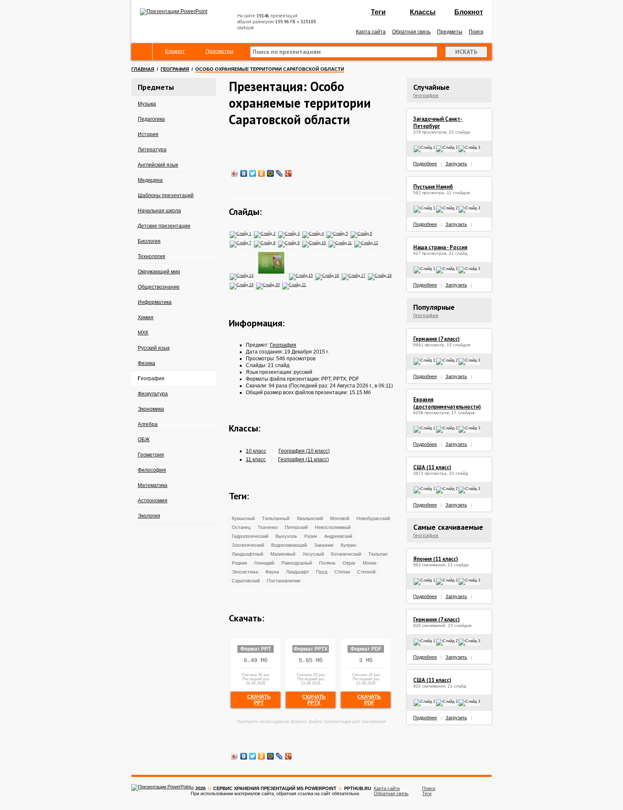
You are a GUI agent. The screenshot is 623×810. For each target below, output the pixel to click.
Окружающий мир (159, 272)
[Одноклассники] (261, 173)
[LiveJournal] (279, 173)
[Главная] (142, 51)
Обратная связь (411, 32)
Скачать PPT (259, 700)
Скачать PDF (369, 700)
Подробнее (425, 163)
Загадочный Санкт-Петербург (437, 122)
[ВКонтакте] (243, 173)
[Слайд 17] (354, 275)
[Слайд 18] (380, 275)
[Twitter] (252, 173)
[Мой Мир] (270, 173)
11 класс (256, 459)
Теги (378, 12)
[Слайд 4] (313, 233)
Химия (145, 317)
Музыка (147, 104)
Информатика (155, 302)
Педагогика (151, 119)
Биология (149, 241)
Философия (152, 470)
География (175, 69)
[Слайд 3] (289, 233)
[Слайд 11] (340, 242)
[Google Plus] (288, 173)
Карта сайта (371, 32)
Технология (151, 256)
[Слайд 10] (314, 242)
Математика (152, 485)
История (148, 134)
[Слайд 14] (271, 275)
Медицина (150, 180)
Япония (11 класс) (435, 558)
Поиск (476, 32)
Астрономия (152, 501)
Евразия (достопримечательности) (447, 403)
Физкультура (153, 394)
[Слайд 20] (268, 284)
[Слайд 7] (241, 242)
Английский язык (158, 165)
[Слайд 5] (337, 233)
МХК (143, 333)
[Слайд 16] (327, 275)
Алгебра (148, 424)
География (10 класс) (304, 451)
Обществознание (159, 287)
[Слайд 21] (294, 284)
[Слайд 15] (301, 275)
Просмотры (220, 51)
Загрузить (456, 163)
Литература (152, 150)
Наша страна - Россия (440, 247)
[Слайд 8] (265, 242)
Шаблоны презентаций (166, 195)
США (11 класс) (432, 467)
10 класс (256, 451)
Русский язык (154, 348)
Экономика (151, 409)
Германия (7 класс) (436, 338)
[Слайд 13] (242, 275)
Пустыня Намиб (433, 186)
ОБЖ (144, 440)
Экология (149, 516)
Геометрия (151, 455)
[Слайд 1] (241, 233)
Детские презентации (164, 226)
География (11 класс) (303, 459)
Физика (146, 363)
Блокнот (468, 12)
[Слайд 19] (242, 284)
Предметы (449, 32)
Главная (142, 69)
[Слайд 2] (265, 233)
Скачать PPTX (314, 700)
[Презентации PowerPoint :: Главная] (173, 11)
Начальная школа (159, 211)
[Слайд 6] (362, 233)
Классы (423, 12)
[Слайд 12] (366, 242)
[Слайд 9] (289, 242)
